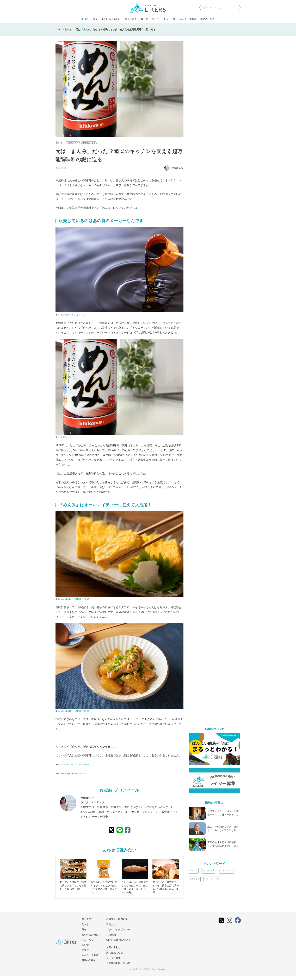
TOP (58, 29)
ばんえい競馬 (208, 870)
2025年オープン (226, 870)
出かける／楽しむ (111, 19)
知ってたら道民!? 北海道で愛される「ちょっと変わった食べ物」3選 (73, 885)
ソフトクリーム (211, 879)
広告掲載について (115, 952)
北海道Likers (66, 437)
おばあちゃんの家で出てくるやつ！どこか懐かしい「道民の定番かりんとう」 (104, 887)
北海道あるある (89, 143)
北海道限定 (194, 879)
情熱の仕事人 (207, 19)
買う (94, 19)
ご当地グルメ (72, 143)
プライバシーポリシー (118, 929)
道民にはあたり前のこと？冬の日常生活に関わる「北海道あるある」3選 (165, 887)
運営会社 (111, 924)
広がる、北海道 (188, 19)
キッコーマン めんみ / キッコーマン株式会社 (75, 765)
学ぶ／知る (131, 19)
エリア (155, 19)
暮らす (144, 19)
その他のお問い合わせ (118, 963)
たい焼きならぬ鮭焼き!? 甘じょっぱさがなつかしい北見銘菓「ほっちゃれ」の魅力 (135, 887)
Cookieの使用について (118, 939)
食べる (84, 19)
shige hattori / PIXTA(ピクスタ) (75, 599)
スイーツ (193, 870)
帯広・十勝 (169, 19)
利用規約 (111, 934)
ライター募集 (113, 957)
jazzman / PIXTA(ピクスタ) (73, 315)
